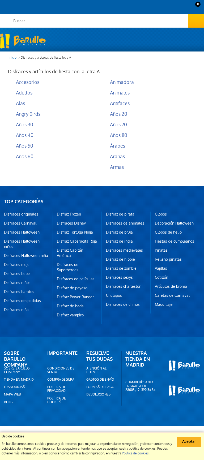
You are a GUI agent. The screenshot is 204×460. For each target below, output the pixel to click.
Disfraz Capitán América (70, 253)
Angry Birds (28, 114)
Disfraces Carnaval (20, 223)
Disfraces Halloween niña (26, 255)
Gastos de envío (100, 379)
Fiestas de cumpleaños (174, 241)
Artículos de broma (171, 286)
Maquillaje (164, 304)
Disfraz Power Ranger (75, 297)
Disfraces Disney (71, 223)
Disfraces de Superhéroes (67, 267)
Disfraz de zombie (121, 268)
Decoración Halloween (174, 223)
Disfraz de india (119, 241)
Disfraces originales (21, 214)
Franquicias (14, 387)
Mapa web (12, 394)
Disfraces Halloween (22, 232)
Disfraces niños (17, 282)
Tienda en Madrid (19, 379)
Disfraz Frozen (69, 214)
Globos (161, 214)
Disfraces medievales (124, 250)
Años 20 (118, 114)
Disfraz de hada (70, 306)
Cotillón (161, 277)
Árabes (117, 146)
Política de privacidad (56, 389)
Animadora (122, 82)
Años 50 (24, 146)
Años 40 (24, 135)
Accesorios (27, 82)
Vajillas (161, 268)
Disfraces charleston (123, 286)
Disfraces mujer (17, 264)
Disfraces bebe (17, 273)
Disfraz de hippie (120, 259)
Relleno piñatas (168, 259)
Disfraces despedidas (22, 300)
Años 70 (118, 124)
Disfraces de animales (125, 223)
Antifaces (120, 103)
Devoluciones (98, 394)
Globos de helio (168, 232)
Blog (8, 402)
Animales (120, 92)
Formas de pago (100, 387)
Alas (20, 103)
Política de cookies (56, 400)
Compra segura (60, 379)
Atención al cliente (96, 370)
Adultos (24, 92)
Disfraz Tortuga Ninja (75, 232)
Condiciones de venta (60, 370)
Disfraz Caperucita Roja (77, 241)
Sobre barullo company (17, 370)
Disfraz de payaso (72, 288)
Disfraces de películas (76, 279)
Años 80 (118, 135)
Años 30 (24, 124)
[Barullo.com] (23, 41)
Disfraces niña (16, 309)
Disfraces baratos (19, 291)
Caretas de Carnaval (172, 295)
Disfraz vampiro (70, 315)
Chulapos (114, 295)
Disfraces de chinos (123, 304)
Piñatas (161, 250)
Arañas (117, 156)
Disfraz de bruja (119, 232)
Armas (117, 167)
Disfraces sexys (119, 277)
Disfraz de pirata (120, 214)
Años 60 (24, 156)
